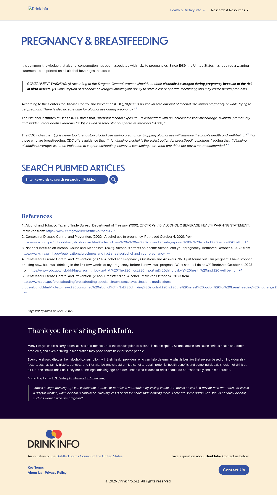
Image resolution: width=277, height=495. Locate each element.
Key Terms (36, 467)
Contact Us (234, 470)
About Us (35, 472)
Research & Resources (228, 11)
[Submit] (113, 179)
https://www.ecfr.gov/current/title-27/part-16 (79, 230)
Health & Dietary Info (185, 11)
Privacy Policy (55, 472)
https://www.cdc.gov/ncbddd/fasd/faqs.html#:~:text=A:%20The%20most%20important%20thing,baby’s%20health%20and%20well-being (132, 270)
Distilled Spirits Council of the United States (89, 456)
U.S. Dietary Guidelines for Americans (78, 378)
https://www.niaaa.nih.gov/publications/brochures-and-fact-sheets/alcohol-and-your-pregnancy (93, 253)
